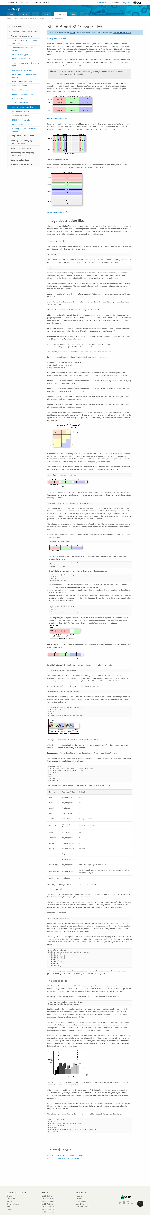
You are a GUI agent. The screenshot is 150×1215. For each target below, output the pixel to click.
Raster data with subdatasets (22, 124)
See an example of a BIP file (57, 159)
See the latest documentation (122, 32)
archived (72, 32)
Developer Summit (82, 1207)
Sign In (117, 2)
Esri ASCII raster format (20, 103)
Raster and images (37, 18)
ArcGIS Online (47, 1196)
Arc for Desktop (16, 2)
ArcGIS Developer (48, 1207)
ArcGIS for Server (48, 1201)
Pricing (10, 1207)
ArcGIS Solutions (48, 1209)
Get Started (24, 14)
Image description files (57, 39)
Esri (138, 2)
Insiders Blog (81, 1201)
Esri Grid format (18, 98)
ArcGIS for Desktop (48, 1199)
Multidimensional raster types (23, 94)
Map (35, 14)
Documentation (13, 1204)
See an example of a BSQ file (57, 212)
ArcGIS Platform (47, 1204)
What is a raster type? (20, 54)
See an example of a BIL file (57, 119)
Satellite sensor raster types (22, 70)
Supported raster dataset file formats (22, 49)
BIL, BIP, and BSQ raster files (22, 107)
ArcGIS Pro (37, 2)
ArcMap (45, 2)
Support (10, 1209)
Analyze (46, 14)
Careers (79, 1199)
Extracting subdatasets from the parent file (24, 129)
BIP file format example (20, 116)
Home (11, 14)
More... (84, 14)
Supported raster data (54, 18)
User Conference (82, 1204)
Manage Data (60, 14)
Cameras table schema (20, 90)
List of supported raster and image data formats (25, 42)
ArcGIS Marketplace (49, 1212)
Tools (73, 14)
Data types (23, 18)
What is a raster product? (21, 59)
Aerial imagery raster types (22, 81)
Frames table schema (20, 86)
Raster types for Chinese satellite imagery (24, 75)
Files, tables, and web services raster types (25, 64)
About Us (79, 1196)
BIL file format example (20, 111)
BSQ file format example (21, 120)
